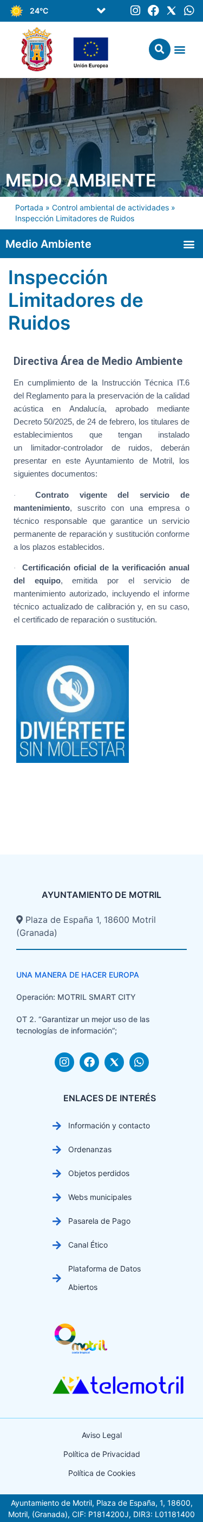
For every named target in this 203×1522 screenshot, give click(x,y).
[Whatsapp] (189, 10)
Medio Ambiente (80, 180)
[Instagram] (135, 10)
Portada (29, 207)
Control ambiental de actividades (110, 207)
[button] (101, 11)
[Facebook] (153, 10)
